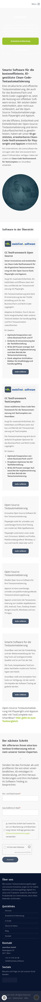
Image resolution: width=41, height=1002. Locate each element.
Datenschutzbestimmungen (18, 833)
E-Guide (8, 921)
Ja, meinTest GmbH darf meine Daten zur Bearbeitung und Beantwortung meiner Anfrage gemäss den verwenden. (21, 830)
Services (8, 910)
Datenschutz (18, 998)
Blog (7, 931)
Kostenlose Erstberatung (14, 915)
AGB (26, 998)
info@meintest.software (14, 961)
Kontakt (8, 936)
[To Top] (36, 997)
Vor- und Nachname (11, 793)
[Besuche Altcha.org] (29, 847)
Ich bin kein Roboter (15, 847)
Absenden (10, 860)
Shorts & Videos (11, 926)
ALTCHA (28, 852)
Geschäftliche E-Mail (11, 808)
